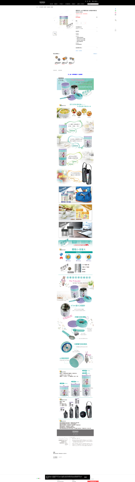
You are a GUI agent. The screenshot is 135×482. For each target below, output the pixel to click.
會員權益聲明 (74, 481)
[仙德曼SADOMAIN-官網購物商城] (42, 3)
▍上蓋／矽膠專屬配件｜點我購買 (75, 74)
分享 (77, 50)
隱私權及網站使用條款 (60, 481)
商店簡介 (58, 480)
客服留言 (73, 480)
